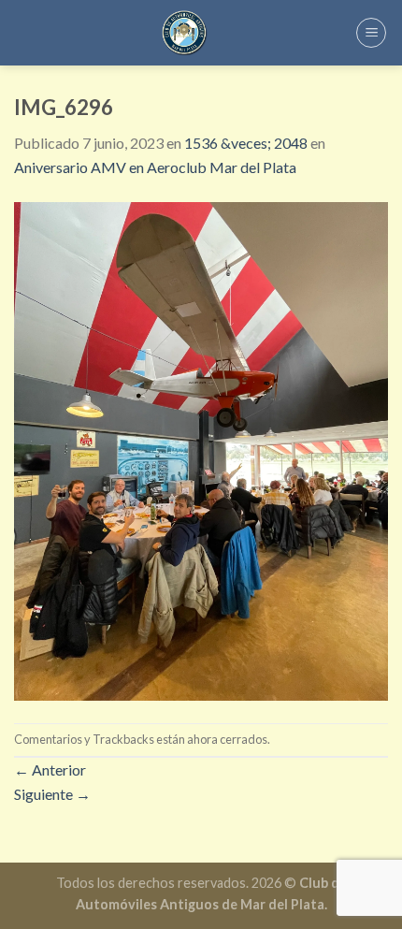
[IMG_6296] (201, 448)
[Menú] (371, 33)
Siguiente (52, 794)
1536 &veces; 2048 (246, 143)
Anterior (50, 769)
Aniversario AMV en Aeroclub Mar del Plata (155, 167)
